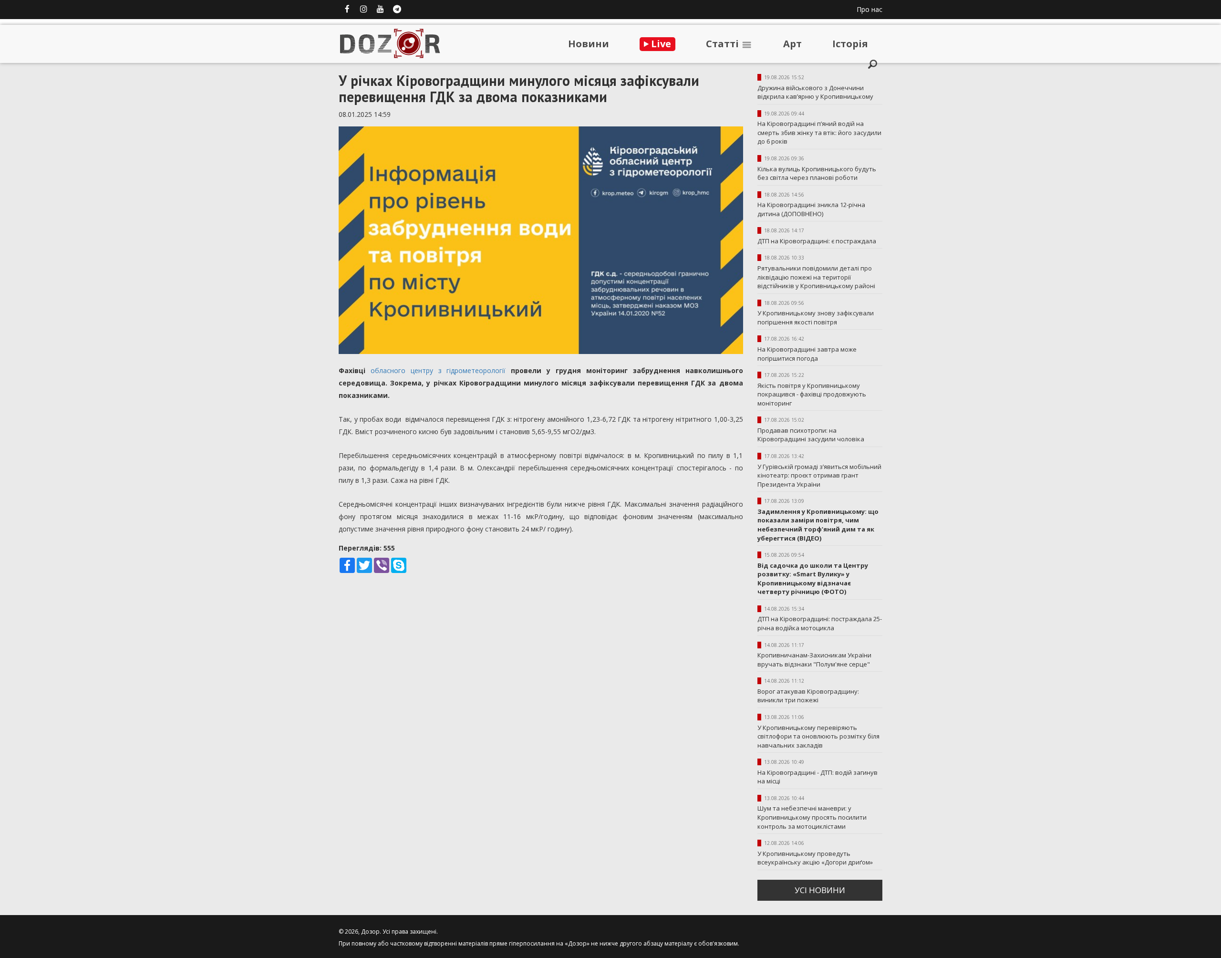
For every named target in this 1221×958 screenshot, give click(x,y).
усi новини (820, 890)
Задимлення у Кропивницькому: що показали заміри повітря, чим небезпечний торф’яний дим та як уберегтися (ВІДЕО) (818, 524)
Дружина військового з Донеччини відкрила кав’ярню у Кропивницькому (815, 92)
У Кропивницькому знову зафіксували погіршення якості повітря (815, 317)
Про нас (869, 9)
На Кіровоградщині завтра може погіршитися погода (807, 354)
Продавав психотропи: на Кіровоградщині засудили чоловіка (810, 435)
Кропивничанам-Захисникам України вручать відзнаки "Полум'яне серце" (814, 659)
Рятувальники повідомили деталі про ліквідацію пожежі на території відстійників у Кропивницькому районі (816, 277)
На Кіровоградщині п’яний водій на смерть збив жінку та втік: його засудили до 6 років (819, 132)
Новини (588, 43)
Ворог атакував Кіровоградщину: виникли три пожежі (808, 696)
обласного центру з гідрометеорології (438, 370)
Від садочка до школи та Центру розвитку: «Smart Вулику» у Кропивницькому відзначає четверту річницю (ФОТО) (812, 578)
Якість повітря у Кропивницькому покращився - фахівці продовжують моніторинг (811, 394)
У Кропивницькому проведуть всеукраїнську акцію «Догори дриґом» (815, 858)
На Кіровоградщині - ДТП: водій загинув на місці (817, 777)
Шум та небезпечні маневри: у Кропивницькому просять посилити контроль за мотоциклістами (812, 817)
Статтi (723, 43)
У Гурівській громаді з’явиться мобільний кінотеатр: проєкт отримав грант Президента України (819, 475)
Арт (792, 43)
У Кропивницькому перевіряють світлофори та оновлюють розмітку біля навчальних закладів (818, 736)
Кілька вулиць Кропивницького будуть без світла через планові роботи (816, 173)
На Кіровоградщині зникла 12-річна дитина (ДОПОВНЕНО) (811, 209)
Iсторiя (850, 43)
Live (660, 43)
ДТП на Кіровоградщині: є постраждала (816, 241)
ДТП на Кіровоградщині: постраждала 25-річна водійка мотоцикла (819, 623)
